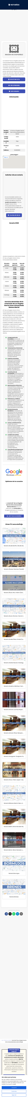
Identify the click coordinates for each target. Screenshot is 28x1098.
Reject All (14, 1095)
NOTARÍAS (15, 5)
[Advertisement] (14, 25)
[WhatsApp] (13, 914)
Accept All (14, 1087)
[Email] (21, 914)
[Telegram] (17, 914)
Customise (14, 1091)
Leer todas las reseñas (14, 516)
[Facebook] (6, 914)
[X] (10, 914)
